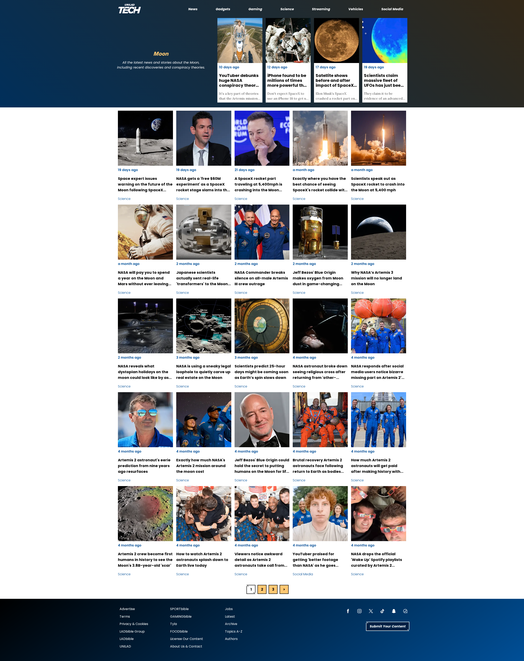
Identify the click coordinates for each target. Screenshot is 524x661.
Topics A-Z (233, 631)
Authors (231, 638)
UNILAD (125, 646)
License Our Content (186, 638)
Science (287, 9)
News (193, 9)
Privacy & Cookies (134, 624)
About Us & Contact (186, 646)
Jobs (229, 609)
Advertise (127, 609)
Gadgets (223, 9)
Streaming (321, 9)
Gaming (255, 9)
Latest (230, 616)
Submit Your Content (388, 626)
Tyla (173, 624)
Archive (231, 624)
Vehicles (355, 9)
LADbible (127, 638)
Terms (125, 616)
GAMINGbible (181, 616)
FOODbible (179, 631)
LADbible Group (132, 631)
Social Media (392, 9)
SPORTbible (179, 609)
